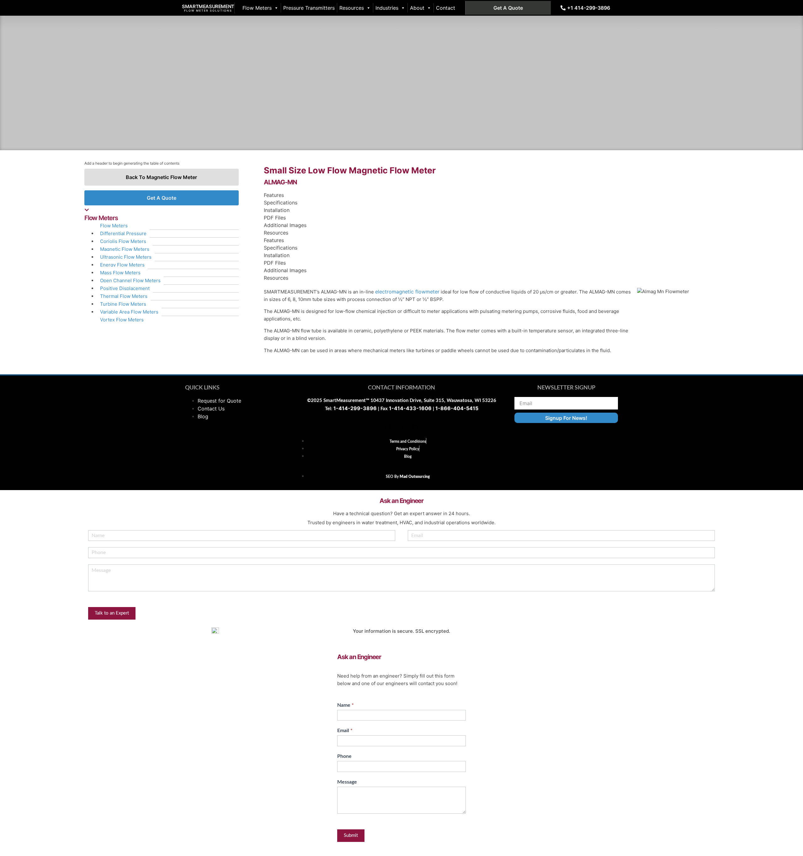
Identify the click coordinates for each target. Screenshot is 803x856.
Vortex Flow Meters (122, 320)
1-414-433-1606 (410, 408)
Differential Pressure (123, 233)
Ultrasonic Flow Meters (126, 257)
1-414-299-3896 (355, 408)
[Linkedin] (414, 426)
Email (345, 730)
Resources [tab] (276, 233)
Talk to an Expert (112, 613)
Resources (351, 8)
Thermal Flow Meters (123, 296)
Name (345, 705)
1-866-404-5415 (456, 408)
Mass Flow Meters (120, 273)
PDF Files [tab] (275, 217)
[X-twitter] (401, 426)
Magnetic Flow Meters (124, 249)
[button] (161, 214)
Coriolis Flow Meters (123, 241)
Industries (386, 8)
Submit (351, 835)
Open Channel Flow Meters (130, 280)
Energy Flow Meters (122, 265)
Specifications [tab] (280, 202)
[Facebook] (388, 426)
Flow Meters (257, 8)
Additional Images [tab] (285, 225)
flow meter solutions (208, 10)
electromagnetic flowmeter (407, 291)
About (417, 8)
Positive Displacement (125, 288)
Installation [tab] (277, 210)
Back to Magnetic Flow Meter (161, 177)
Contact (445, 8)
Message (347, 782)
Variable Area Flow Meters (129, 312)
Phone (344, 756)
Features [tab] (274, 195)
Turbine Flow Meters (123, 304)
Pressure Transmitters (309, 8)
